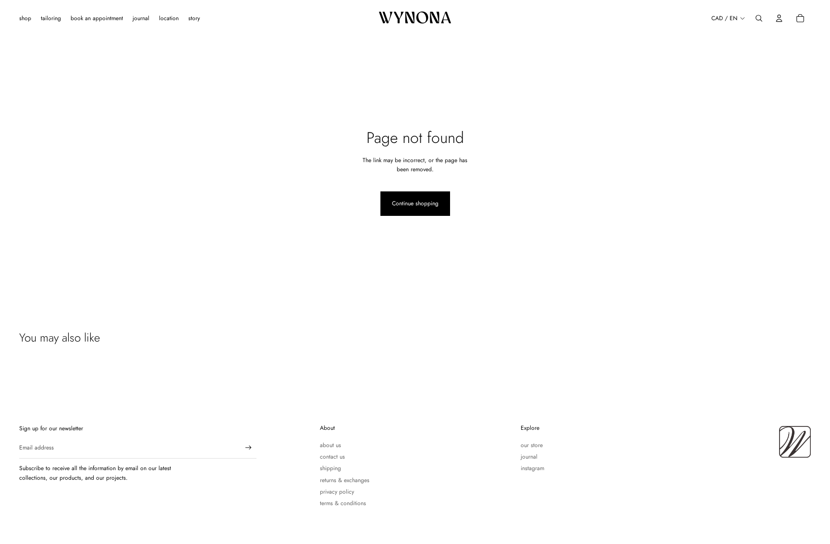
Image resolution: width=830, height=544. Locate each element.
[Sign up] (248, 447)
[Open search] (758, 18)
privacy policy (337, 491)
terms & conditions (343, 503)
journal (529, 456)
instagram (532, 468)
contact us (332, 456)
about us (330, 445)
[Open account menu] (779, 18)
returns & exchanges (344, 480)
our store (532, 445)
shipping (330, 468)
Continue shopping (415, 203)
